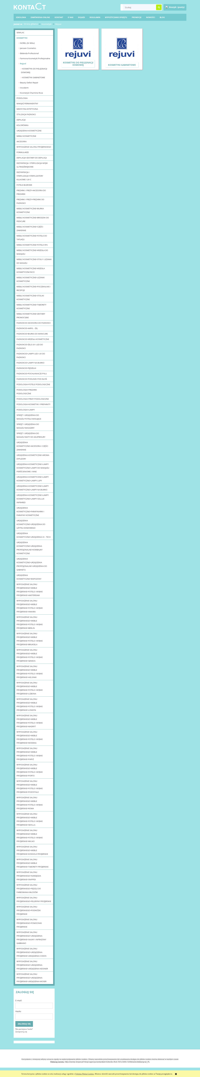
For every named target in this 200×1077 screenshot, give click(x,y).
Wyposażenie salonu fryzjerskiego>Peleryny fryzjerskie (34, 899)
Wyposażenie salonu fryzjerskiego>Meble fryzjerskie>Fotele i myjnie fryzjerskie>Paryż (30, 754)
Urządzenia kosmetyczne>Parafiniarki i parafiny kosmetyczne (30, 511)
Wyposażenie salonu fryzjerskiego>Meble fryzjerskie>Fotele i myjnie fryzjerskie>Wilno (30, 836)
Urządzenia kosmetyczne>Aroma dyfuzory (33, 457)
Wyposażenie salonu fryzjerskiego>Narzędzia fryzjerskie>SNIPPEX (29, 876)
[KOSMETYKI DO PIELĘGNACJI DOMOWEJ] (78, 49)
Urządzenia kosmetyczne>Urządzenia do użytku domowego (31, 524)
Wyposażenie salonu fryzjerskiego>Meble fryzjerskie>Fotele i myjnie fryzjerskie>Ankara (30, 606)
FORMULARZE (23, 152)
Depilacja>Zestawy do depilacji (32, 157)
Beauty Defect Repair (29, 82)
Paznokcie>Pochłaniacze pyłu (32, 373)
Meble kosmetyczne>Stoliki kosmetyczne (30, 297)
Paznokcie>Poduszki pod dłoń (32, 379)
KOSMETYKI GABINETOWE (33, 77)
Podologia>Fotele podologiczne (33, 384)
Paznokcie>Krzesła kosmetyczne (33, 339)
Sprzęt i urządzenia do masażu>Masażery (28, 426)
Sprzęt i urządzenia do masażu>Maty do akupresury (31, 435)
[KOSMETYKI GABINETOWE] (122, 49)
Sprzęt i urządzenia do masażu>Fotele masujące (29, 417)
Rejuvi (23, 63)
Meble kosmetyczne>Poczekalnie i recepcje (34, 288)
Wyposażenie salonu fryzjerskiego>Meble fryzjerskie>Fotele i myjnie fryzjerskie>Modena (30, 737)
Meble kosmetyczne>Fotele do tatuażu (32, 237)
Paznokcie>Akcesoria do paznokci (34, 323)
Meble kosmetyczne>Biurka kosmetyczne (30, 210)
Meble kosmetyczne (26, 136)
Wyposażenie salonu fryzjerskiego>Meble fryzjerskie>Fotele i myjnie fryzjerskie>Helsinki (30, 672)
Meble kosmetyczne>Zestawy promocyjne (31, 315)
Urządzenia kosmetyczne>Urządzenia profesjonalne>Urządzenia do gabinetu (32, 564)
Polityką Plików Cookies (84, 1074)
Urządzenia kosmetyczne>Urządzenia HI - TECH (34, 535)
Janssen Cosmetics (28, 48)
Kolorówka (22, 125)
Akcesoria (22, 141)
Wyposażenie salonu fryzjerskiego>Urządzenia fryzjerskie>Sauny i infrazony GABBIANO (31, 937)
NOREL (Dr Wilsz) (27, 43)
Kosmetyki (22, 38)
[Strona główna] (30, 5)
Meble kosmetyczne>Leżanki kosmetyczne (31, 279)
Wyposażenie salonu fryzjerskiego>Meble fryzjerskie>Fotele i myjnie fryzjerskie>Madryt (30, 721)
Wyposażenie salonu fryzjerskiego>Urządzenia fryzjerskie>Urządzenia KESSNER (32, 965)
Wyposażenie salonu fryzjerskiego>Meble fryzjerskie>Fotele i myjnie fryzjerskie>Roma (30, 803)
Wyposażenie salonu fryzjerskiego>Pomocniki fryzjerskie (29, 923)
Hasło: (18, 1011)
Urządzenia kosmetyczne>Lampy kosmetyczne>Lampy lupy (33, 479)
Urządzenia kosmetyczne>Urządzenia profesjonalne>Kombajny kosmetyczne (29, 548)
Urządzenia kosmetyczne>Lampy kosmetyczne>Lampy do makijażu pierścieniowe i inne (33, 468)
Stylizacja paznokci (26, 114)
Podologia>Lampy (26, 409)
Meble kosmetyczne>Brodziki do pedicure (33, 219)
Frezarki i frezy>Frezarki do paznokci (30, 201)
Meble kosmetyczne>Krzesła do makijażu (32, 252)
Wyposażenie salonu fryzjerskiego (34, 147)
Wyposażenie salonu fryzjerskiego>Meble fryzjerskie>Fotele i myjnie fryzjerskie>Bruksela (30, 639)
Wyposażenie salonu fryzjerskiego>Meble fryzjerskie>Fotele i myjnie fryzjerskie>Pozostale (30, 786)
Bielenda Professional (29, 53)
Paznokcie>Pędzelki (26, 368)
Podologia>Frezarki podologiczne (27, 391)
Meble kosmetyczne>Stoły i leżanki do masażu (34, 261)
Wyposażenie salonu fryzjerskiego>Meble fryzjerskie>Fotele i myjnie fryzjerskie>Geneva (30, 655)
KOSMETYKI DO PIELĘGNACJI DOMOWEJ (34, 70)
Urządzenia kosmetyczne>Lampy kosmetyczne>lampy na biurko (33, 488)
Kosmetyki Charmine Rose (31, 93)
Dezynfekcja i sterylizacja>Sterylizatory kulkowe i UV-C (30, 176)
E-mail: (18, 1000)
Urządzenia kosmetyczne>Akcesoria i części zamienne (32, 446)
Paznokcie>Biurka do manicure (32, 333)
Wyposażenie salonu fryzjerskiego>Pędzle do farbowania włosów (29, 889)
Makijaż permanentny (27, 103)
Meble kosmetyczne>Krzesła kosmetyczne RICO (31, 270)
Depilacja (21, 119)
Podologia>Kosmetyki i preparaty (33, 404)
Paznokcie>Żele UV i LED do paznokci (30, 346)
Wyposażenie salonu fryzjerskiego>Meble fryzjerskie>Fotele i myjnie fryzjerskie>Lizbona (30, 688)
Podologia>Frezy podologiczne (33, 399)
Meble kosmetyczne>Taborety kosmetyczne (31, 306)
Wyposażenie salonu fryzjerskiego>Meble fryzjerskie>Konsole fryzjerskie (32, 850)
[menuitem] (162, 17)
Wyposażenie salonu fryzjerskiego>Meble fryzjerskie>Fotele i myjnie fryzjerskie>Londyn (30, 704)
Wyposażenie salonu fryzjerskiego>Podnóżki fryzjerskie (29, 910)
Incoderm (24, 87)
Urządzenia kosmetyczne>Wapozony (29, 577)
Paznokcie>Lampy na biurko (30, 362)
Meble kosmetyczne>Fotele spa (32, 245)
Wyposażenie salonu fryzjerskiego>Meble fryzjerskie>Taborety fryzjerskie (32, 863)
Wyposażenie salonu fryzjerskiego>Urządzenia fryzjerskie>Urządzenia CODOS (31, 952)
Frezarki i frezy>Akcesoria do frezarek (31, 192)
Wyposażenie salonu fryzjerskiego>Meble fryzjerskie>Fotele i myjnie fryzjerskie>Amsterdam (30, 590)
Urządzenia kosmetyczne (29, 130)
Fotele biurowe (24, 185)
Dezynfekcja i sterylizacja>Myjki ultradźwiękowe (32, 165)
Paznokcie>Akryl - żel (27, 328)
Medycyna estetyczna (27, 109)
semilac (20, 32)
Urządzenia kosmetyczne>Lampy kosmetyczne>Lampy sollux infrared (33, 499)
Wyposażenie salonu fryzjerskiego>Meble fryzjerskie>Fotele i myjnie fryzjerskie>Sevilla (30, 819)
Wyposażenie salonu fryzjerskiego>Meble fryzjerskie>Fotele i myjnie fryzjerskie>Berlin (30, 622)
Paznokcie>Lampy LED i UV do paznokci (31, 355)
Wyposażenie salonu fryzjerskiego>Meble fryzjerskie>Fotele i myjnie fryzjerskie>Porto (30, 770)
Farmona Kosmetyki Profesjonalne (35, 58)
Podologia (22, 98)
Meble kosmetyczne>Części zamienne (30, 228)
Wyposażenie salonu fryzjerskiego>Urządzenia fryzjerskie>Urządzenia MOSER (31, 978)
